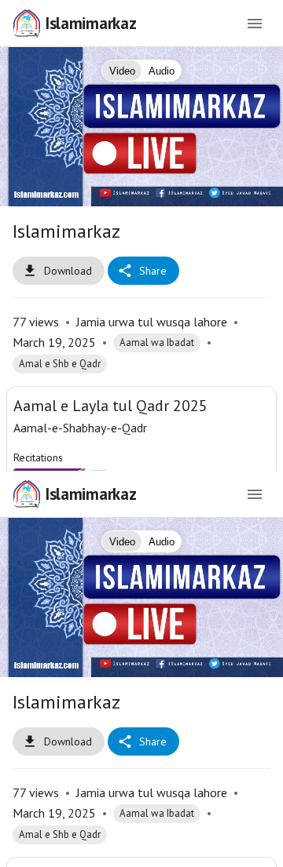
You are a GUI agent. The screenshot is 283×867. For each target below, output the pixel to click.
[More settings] (223, 848)
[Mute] (60, 848)
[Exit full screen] (261, 848)
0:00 (102, 848)
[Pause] (142, 433)
